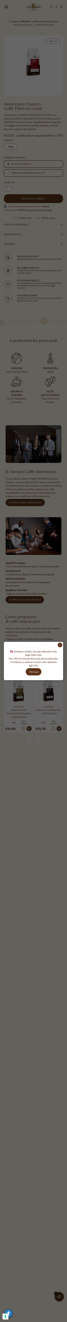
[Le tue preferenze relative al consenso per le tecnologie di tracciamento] (5, 1316)
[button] (8, 1313)
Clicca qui (33, 671)
